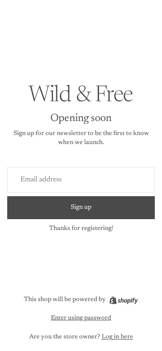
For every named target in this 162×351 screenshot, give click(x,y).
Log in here (117, 337)
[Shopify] (123, 300)
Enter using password (81, 318)
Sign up (81, 207)
